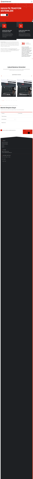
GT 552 (24, 84)
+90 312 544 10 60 (6, 151)
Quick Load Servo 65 (8, 84)
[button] (1, 100)
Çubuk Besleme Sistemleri (8, 83)
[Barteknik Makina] (6, 2)
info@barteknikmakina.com (8, 152)
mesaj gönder (28, 130)
